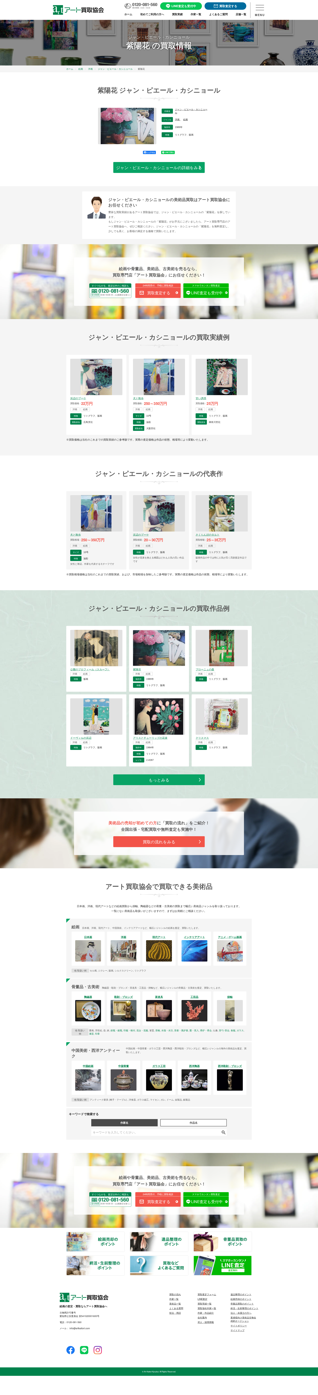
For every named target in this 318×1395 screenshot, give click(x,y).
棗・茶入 (194, 1030)
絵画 (185, 119)
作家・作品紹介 (206, 1312)
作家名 (124, 1123)
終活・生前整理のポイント (124, 1258)
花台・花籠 (142, 1030)
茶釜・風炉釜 (181, 1030)
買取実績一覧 (205, 1303)
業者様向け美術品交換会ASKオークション (243, 1319)
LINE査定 (202, 1299)
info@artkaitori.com (79, 1328)
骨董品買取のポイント (251, 1234)
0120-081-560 (74, 1322)
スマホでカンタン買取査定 (206, 285)
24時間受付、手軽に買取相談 (158, 285)
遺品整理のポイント (241, 1294)
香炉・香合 (206, 1030)
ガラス (240, 1030)
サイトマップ (237, 1330)
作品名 (194, 1123)
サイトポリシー (239, 1325)
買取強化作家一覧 (207, 1308)
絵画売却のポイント (124, 1234)
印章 (97, 1033)
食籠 (233, 1030)
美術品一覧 (175, 1303)
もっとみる (159, 780)
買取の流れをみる (159, 841)
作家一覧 (174, 1299)
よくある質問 (176, 1308)
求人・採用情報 (206, 1322)
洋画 (177, 119)
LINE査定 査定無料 (251, 1258)
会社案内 (202, 1317)
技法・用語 (175, 1312)
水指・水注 (167, 1030)
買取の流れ (175, 1294)
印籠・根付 (129, 1030)
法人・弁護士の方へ (241, 1312)
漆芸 (91, 1033)
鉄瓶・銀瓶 (116, 1030)
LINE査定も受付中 (207, 292)
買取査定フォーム (207, 1294)
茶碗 (157, 1030)
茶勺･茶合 (224, 1030)
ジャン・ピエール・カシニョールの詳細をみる (159, 167)
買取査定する (158, 292)
